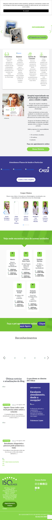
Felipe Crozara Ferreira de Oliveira (16, 220)
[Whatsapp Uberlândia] (36, 488)
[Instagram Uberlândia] (36, 484)
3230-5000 (26, 274)
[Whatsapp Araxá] (38, 488)
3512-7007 (32, 305)
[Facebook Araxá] (44, 484)
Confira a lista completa (26, 180)
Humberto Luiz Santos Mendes (35, 219)
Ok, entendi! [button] (26, 10)
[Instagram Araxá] (38, 484)
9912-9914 (32, 309)
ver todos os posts (12, 462)
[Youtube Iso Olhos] (46, 484)
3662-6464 (19, 302)
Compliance (4, 508)
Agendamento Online (10, 504)
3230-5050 (12, 271)
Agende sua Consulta (38, 37)
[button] (51, 25)
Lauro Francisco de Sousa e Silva (45, 219)
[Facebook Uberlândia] (41, 484)
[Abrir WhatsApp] (49, 516)
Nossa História (38, 149)
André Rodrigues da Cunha (6, 218)
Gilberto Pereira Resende (26, 218)
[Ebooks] (42, 490)
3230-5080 (39, 272)
